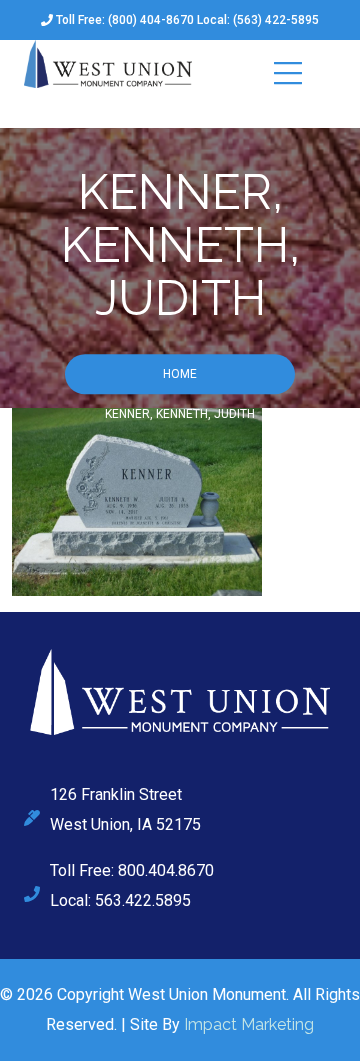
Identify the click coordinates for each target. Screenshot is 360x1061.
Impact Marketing (249, 1024)
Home (180, 375)
